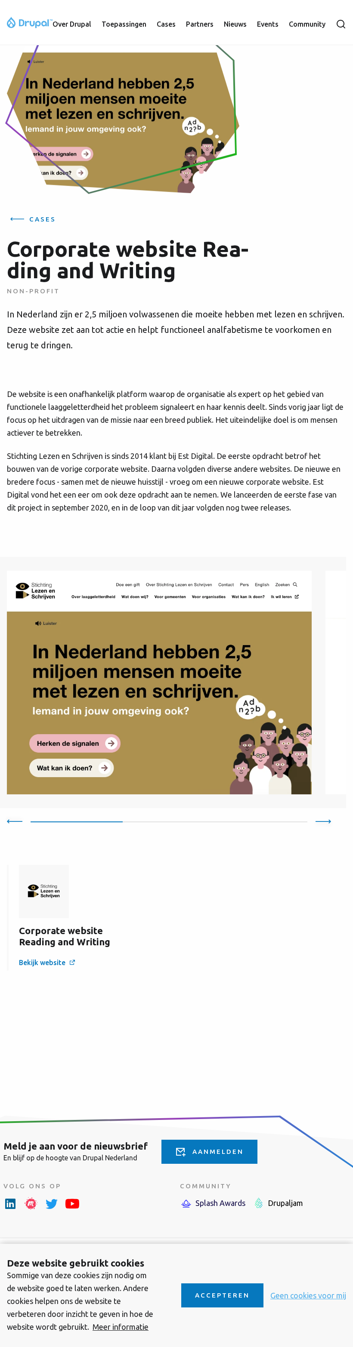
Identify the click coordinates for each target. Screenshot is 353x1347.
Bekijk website (42, 962)
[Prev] (14, 821)
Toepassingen (124, 24)
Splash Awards (220, 1203)
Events (268, 24)
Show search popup (341, 24)
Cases (166, 24)
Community (307, 24)
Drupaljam (285, 1203)
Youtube (72, 1203)
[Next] (323, 821)
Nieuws (235, 24)
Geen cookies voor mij (308, 1295)
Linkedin (10, 1203)
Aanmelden (218, 1151)
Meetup (31, 1203)
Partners (200, 24)
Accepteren (222, 1295)
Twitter (52, 1203)
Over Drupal (72, 24)
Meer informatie (121, 1327)
